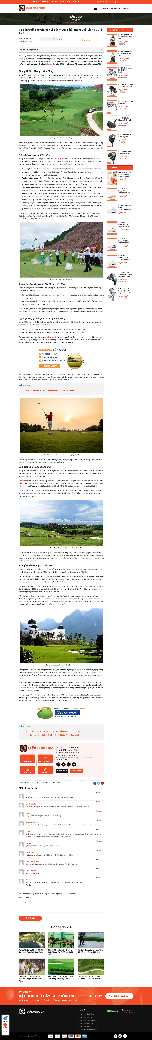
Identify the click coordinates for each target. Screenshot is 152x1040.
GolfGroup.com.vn (38, 1036)
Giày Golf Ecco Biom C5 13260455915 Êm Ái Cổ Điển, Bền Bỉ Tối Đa (125, 191)
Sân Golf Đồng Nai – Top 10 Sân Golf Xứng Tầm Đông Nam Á (60, 978)
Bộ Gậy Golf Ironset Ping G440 (125, 102)
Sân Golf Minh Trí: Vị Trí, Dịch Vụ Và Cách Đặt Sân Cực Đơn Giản (90, 978)
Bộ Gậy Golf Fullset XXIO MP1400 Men (125, 86)
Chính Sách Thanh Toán (87, 1020)
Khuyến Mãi (115, 8)
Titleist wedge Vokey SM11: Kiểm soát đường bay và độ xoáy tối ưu (125, 274)
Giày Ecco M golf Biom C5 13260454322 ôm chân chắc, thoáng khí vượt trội (125, 208)
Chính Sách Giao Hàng (87, 1023)
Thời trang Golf (45, 761)
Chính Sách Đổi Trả (86, 1017)
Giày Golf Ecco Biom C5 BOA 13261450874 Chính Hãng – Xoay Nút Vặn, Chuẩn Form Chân (125, 224)
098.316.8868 (121, 996)
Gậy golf (27, 761)
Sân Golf (82, 22)
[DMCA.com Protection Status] (113, 1011)
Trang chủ (95, 8)
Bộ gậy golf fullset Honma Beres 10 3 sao (125, 53)
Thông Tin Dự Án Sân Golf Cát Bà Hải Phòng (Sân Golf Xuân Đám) (31, 951)
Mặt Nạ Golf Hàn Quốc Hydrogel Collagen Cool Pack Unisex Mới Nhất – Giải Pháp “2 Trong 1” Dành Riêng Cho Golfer (125, 174)
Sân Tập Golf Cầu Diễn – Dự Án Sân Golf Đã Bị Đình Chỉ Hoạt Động (30, 979)
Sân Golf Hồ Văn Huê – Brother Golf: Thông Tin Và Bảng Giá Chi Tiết (60, 952)
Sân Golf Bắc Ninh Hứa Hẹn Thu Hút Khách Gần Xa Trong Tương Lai (52, 735)
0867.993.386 (77, 771)
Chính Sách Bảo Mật (86, 1026)
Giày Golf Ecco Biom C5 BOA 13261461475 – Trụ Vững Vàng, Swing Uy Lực (125, 258)
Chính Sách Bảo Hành (87, 1014)
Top (6, 1031)
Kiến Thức (127, 8)
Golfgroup (49, 64)
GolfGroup (28, 41)
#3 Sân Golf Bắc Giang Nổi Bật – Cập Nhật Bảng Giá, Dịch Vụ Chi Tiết (53, 731)
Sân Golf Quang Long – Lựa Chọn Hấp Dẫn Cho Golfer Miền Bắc (90, 951)
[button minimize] (101, 49)
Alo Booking (49, 337)
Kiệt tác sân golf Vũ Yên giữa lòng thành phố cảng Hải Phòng (50, 390)
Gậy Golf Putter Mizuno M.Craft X (124, 119)
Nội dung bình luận (26, 898)
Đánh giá (76, 22)
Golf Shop (104, 8)
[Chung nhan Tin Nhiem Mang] (127, 1011)
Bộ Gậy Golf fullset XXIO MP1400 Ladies (125, 70)
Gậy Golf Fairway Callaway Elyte (124, 152)
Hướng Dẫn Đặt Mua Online (88, 1029)
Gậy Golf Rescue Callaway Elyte (124, 136)
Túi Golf (45, 773)
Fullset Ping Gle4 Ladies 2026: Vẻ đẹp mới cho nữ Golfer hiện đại (124, 291)
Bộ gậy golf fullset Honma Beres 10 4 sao (125, 37)
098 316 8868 (104, 2)
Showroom (120, 2)
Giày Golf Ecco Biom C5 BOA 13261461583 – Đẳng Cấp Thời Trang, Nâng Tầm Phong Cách (125, 241)
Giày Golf (27, 773)
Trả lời (100, 793)
